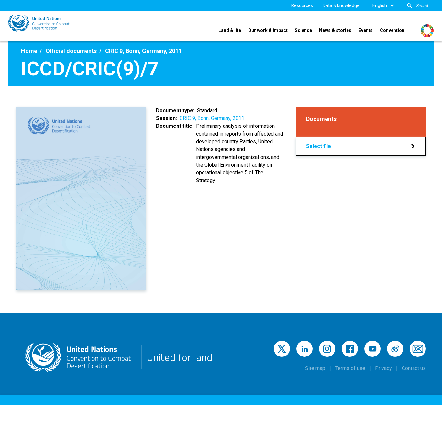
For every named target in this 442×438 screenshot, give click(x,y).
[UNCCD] (39, 23)
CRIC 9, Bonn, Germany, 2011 (212, 118)
